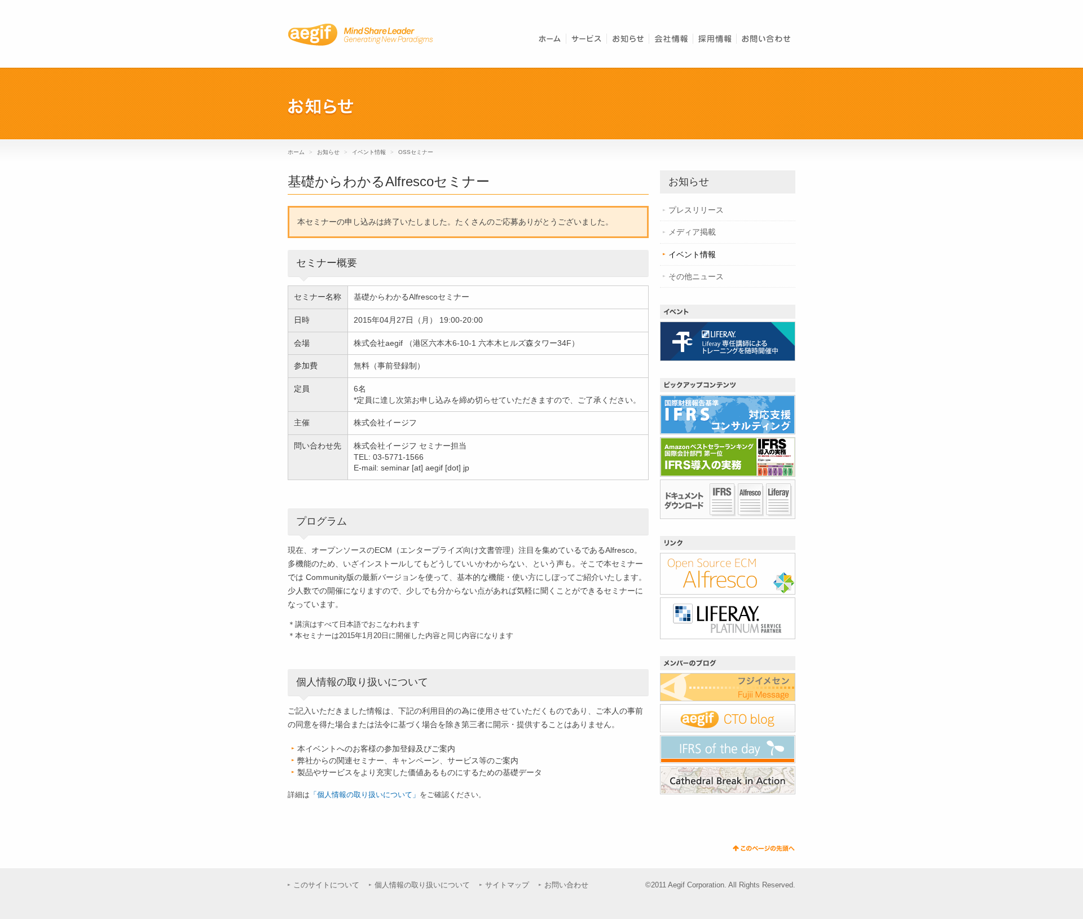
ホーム (296, 152)
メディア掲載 (692, 231)
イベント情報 (370, 152)
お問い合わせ (566, 885)
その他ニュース (696, 276)
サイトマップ (507, 885)
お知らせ (328, 152)
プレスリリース (696, 209)
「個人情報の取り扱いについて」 (365, 794)
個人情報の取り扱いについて (422, 885)
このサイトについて (326, 885)
